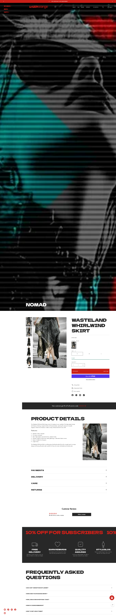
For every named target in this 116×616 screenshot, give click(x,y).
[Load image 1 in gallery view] (29, 321)
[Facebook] (15, 609)
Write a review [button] (81, 514)
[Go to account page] (106, 7)
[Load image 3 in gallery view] (29, 341)
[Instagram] (5, 609)
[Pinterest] (11, 609)
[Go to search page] (103, 7)
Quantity (74, 362)
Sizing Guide (76, 385)
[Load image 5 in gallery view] (29, 361)
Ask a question (77, 391)
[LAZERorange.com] (38, 7)
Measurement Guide (78, 388)
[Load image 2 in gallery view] (29, 331)
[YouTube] (5, 613)
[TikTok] (8, 609)
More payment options (90, 379)
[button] (103, 7)
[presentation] (50, 342)
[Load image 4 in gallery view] (29, 351)
